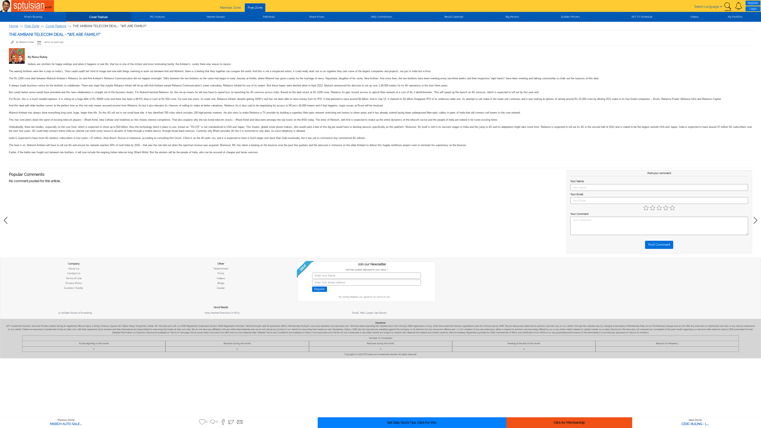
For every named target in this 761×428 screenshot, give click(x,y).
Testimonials (220, 268)
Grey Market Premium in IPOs (222, 312)
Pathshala (269, 16)
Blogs (220, 283)
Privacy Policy (73, 283)
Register (753, 3)
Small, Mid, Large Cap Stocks (369, 312)
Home (13, 26)
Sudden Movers (570, 16)
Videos (694, 16)
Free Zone (255, 8)
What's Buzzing (33, 16)
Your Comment (579, 213)
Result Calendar (454, 16)
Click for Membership (569, 422)
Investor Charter (73, 288)
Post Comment (659, 244)
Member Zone (230, 8)
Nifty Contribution (381, 16)
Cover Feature (98, 17)
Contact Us (73, 273)
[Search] (728, 7)
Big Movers (512, 16)
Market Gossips (216, 16)
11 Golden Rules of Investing (75, 312)
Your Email (576, 194)
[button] (739, 6)
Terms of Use (74, 278)
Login (753, 8)
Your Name (577, 181)
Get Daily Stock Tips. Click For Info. (412, 422)
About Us (73, 268)
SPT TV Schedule (641, 16)
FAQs (221, 273)
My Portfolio (735, 16)
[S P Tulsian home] (6, 6)
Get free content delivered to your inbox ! (366, 269)
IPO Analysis (157, 16)
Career (221, 288)
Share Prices (316, 16)
